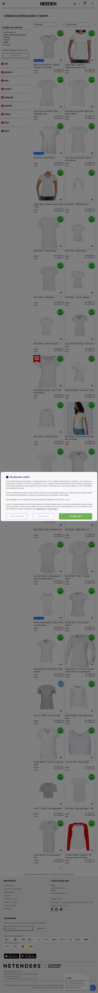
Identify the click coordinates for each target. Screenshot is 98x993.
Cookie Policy (40, 509)
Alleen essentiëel (17, 516)
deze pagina (65, 500)
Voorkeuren (43, 516)
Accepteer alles (76, 516)
